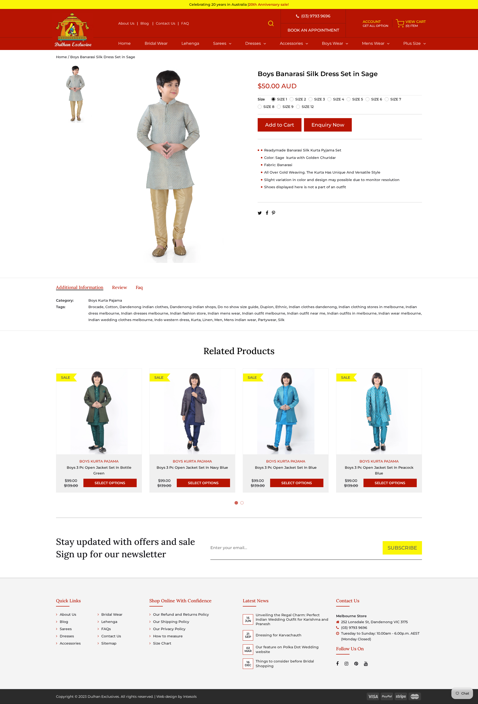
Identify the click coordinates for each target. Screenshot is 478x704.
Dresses (253, 43)
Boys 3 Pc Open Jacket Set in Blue (286, 467)
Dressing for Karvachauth (278, 635)
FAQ (185, 23)
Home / (63, 57)
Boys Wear (332, 43)
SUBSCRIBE (402, 548)
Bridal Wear (156, 43)
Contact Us (165, 23)
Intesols (190, 696)
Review (119, 287)
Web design (166, 696)
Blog (144, 23)
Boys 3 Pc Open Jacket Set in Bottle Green (99, 470)
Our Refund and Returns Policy (181, 614)
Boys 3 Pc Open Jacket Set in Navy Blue (192, 467)
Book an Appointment (313, 30)
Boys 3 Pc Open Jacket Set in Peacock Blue (379, 470)
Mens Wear (373, 43)
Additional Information (79, 287)
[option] (75, 96)
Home (124, 43)
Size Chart (162, 643)
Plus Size (412, 43)
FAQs (106, 629)
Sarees (219, 43)
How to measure (168, 636)
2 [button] (243, 504)
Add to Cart (279, 125)
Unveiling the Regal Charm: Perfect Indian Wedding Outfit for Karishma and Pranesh (292, 619)
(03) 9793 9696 (315, 16)
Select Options (110, 483)
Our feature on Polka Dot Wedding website (287, 649)
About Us (126, 23)
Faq (139, 287)
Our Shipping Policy (171, 621)
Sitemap (109, 643)
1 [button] (237, 504)
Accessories (291, 43)
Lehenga (190, 43)
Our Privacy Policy (169, 629)
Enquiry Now (327, 125)
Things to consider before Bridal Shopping (285, 663)
